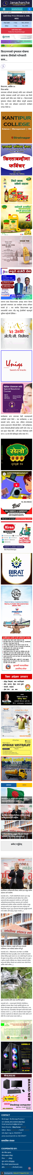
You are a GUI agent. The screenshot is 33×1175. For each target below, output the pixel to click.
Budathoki (14, 1130)
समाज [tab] (24, 785)
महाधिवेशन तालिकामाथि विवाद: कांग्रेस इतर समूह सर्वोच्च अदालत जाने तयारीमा (16, 816)
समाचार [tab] (8, 785)
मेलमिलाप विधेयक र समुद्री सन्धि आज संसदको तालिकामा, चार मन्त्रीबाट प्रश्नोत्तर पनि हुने (15, 835)
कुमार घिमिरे (8, 1167)
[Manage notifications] (29, 1168)
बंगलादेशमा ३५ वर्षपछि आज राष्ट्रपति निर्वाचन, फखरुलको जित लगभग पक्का (15, 800)
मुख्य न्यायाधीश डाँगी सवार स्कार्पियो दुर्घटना (13, 1000)
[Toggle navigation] (4, 9)
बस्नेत (6, 1158)
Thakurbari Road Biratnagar (16, 31)
